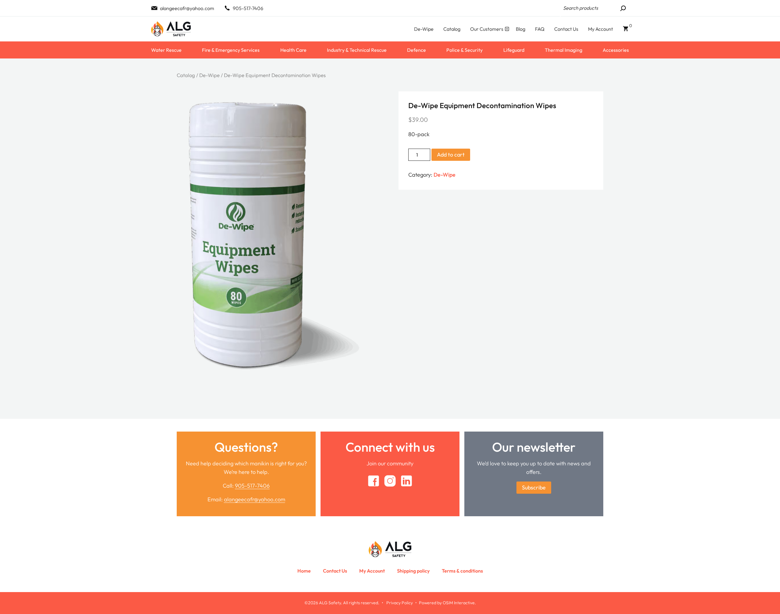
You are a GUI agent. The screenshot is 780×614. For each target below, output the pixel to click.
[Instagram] (390, 481)
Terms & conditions (462, 571)
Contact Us (566, 29)
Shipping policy (413, 571)
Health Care (293, 50)
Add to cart (451, 154)
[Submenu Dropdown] (507, 29)
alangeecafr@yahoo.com (187, 8)
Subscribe (534, 487)
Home (304, 571)
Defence (416, 50)
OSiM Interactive (459, 602)
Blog (520, 29)
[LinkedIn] (406, 481)
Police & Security (464, 50)
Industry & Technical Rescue (357, 50)
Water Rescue (166, 50)
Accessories (616, 50)
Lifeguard (513, 50)
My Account (600, 29)
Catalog (451, 29)
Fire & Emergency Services (231, 50)
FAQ (539, 29)
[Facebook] (373, 481)
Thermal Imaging (563, 50)
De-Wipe (424, 29)
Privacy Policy (399, 602)
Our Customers (486, 29)
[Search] (623, 8)
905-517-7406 (248, 8)
